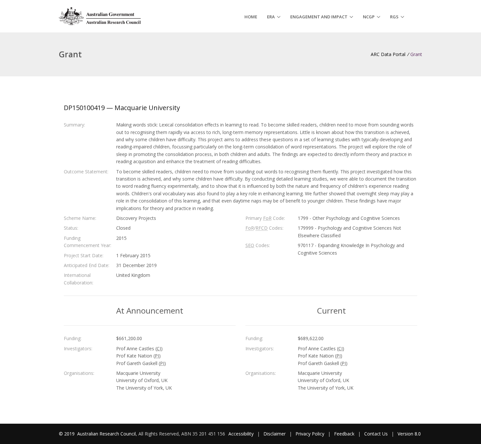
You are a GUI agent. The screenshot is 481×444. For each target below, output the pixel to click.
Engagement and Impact (318, 17)
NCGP (369, 17)
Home (250, 17)
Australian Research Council (106, 434)
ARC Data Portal (388, 54)
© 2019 (67, 434)
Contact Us (376, 434)
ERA (271, 17)
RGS (394, 17)
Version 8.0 (409, 434)
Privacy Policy (309, 434)
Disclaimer (274, 434)
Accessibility (241, 434)
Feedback (344, 434)
